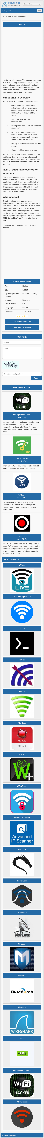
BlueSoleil (22, 975)
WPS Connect (22, 1102)
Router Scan (22, 881)
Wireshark (22, 1007)
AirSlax (22, 660)
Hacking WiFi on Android (22, 415)
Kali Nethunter (22, 912)
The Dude (22, 723)
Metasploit (22, 944)
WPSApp (22, 495)
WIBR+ (22, 754)
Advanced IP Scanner (22, 817)
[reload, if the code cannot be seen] (10, 368)
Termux (22, 628)
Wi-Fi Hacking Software (22, 596)
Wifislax (22, 565)
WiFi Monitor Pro (22, 458)
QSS (22, 1038)
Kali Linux (22, 849)
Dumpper (22, 691)
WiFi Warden (22, 786)
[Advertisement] (22, 51)
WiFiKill (22, 536)
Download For (22, 321)
